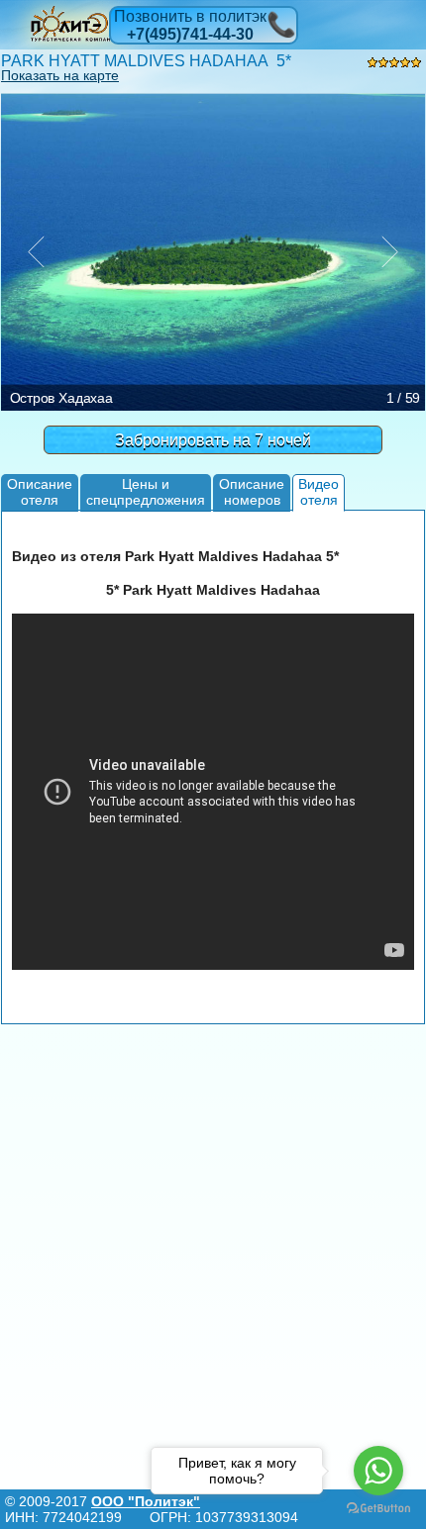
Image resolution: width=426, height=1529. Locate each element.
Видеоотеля (318, 491)
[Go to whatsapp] (378, 1470)
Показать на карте (60, 75)
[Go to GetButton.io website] (378, 1508)
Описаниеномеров (251, 491)
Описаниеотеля (39, 491)
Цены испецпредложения (145, 491)
